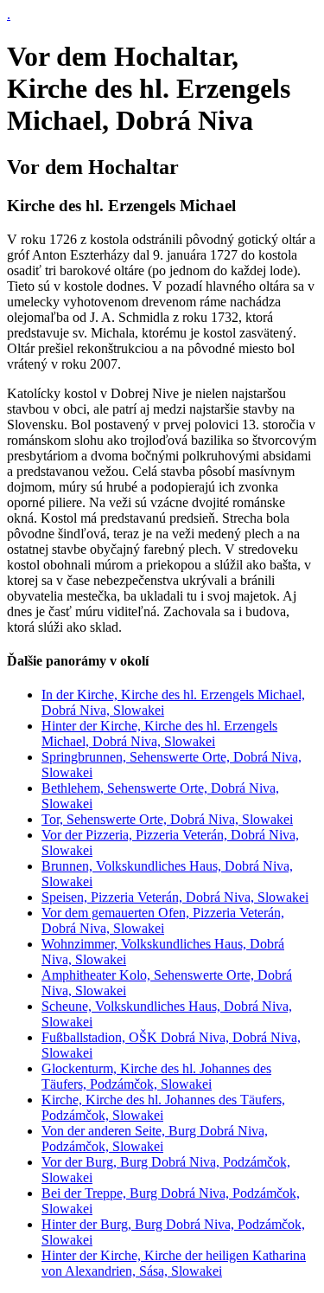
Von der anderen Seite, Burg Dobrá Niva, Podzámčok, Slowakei (154, 1138)
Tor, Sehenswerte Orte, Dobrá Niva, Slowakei (167, 819)
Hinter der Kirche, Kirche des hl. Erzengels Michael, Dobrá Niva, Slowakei (159, 733)
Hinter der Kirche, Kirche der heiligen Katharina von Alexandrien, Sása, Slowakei (173, 1263)
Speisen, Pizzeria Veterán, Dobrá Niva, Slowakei (174, 897)
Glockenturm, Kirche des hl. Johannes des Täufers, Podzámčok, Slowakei (156, 1076)
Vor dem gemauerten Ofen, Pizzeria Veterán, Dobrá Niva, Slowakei (162, 920)
